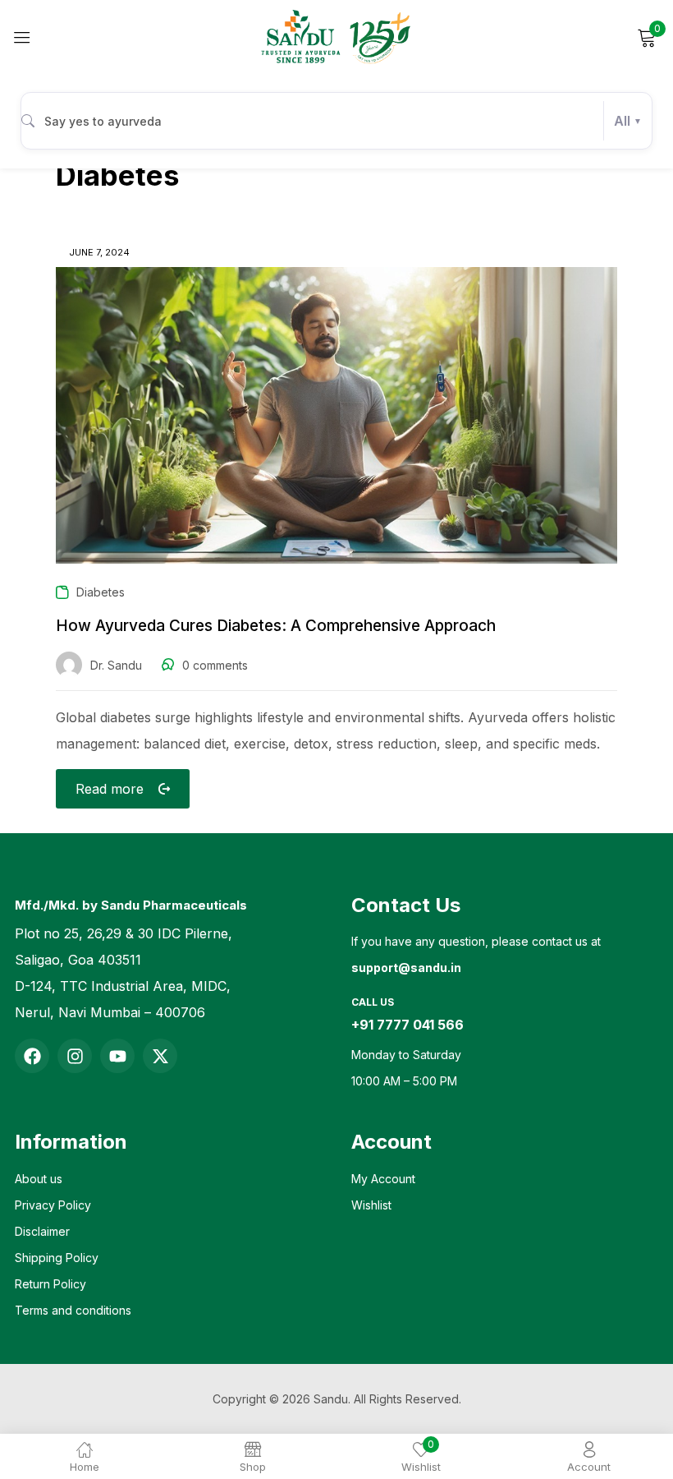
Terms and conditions (73, 1310)
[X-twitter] (160, 1056)
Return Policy (50, 1284)
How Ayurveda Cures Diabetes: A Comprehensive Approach (276, 625)
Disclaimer (42, 1231)
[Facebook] (32, 1056)
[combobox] (336, 121)
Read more (110, 789)
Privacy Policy (53, 1205)
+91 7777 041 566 (407, 1024)
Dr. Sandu (116, 665)
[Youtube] (117, 1056)
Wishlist (371, 1205)
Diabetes (100, 592)
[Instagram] (74, 1056)
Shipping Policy (56, 1258)
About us (38, 1179)
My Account (383, 1179)
